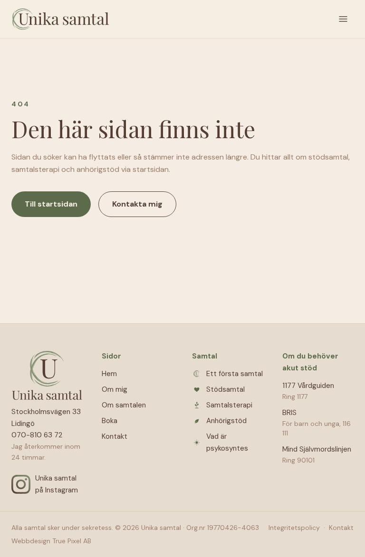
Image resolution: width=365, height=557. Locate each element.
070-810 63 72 (36, 435)
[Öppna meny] (343, 19)
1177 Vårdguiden (308, 385)
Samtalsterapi (229, 405)
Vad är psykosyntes (227, 442)
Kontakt (114, 436)
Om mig (114, 389)
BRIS (289, 412)
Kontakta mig (137, 204)
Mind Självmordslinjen (316, 449)
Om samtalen (124, 405)
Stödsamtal (225, 389)
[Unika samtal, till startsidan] (60, 19)
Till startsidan (51, 204)
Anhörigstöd (226, 420)
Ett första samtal (234, 373)
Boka (109, 420)
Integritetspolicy (294, 527)
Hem (109, 373)
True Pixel (66, 541)
